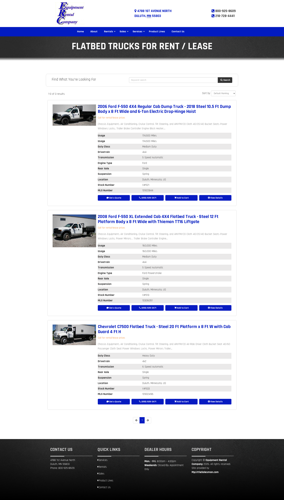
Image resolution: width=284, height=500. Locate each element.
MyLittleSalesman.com (205, 472)
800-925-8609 (66, 468)
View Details (216, 197)
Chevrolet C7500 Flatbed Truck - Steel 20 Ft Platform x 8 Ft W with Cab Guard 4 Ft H (164, 329)
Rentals (108, 31)
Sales (123, 31)
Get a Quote (115, 197)
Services (137, 31)
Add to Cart (183, 197)
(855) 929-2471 (148, 197)
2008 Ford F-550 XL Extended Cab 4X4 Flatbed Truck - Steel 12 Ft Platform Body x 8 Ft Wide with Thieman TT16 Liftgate (158, 219)
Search (226, 80)
